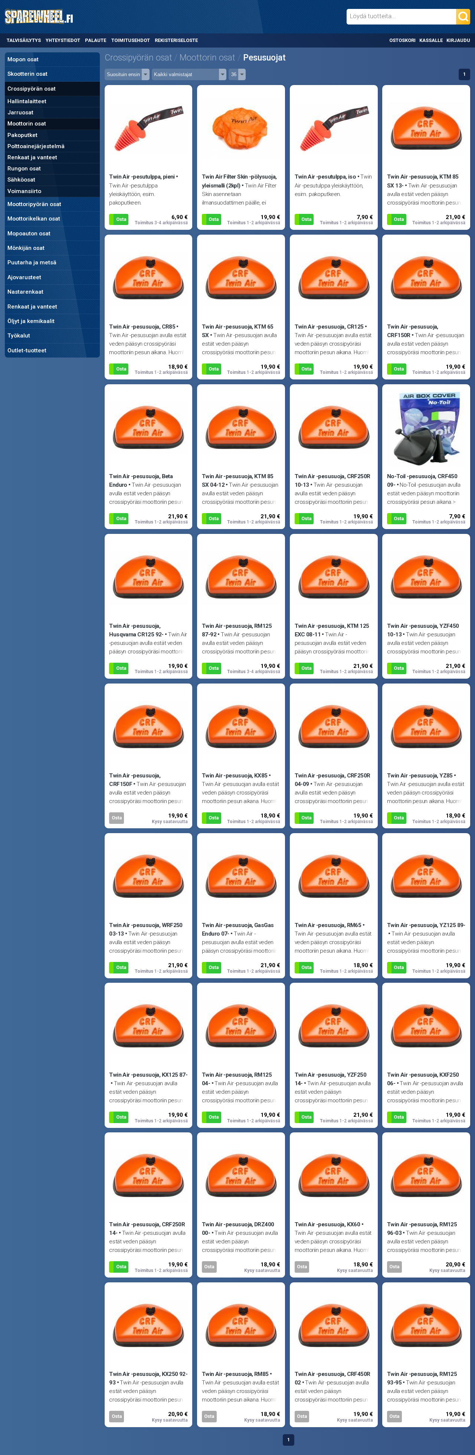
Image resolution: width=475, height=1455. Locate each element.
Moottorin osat (26, 123)
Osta (121, 219)
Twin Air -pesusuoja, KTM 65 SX (237, 331)
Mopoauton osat (28, 233)
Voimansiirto (24, 191)
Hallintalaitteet (26, 101)
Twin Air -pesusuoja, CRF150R (412, 331)
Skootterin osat (27, 74)
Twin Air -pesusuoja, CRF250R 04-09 (332, 779)
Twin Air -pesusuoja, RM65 (328, 925)
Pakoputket (22, 135)
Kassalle (431, 40)
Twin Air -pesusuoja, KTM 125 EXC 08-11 (332, 630)
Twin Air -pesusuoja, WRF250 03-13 (145, 929)
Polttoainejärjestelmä (36, 146)
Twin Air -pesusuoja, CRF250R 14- (147, 1228)
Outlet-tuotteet (26, 350)
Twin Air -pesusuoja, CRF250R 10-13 (332, 480)
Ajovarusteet (24, 277)
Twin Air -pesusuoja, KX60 (327, 1224)
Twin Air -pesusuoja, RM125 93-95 (422, 1378)
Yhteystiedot (63, 40)
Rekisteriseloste (176, 40)
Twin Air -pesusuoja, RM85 (235, 1374)
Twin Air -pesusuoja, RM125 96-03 (422, 1228)
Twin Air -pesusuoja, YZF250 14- (330, 1079)
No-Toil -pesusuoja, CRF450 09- (422, 480)
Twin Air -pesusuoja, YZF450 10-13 (423, 630)
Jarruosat (20, 112)
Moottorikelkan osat (33, 218)
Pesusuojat (264, 58)
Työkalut (18, 335)
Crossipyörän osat (31, 88)
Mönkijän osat (26, 248)
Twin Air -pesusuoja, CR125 (329, 326)
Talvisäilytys (24, 40)
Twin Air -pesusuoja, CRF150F (134, 779)
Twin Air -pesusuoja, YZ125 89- (426, 925)
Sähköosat (21, 179)
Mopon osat (23, 59)
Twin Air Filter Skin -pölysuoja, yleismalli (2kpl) (239, 181)
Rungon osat (24, 168)
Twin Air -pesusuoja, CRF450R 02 (332, 1378)
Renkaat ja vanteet (32, 157)
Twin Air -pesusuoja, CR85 (142, 326)
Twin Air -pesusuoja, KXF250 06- (423, 1079)
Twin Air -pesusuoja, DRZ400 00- (238, 1228)
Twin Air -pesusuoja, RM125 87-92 (237, 630)
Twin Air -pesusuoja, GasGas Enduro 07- (237, 929)
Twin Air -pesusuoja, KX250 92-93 (148, 1378)
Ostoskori (402, 40)
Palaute (95, 40)
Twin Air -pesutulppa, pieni (141, 176)
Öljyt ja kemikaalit (31, 321)
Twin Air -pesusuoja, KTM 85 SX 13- (422, 181)
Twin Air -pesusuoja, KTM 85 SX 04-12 (237, 480)
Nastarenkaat (25, 291)
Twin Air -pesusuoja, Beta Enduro (141, 480)
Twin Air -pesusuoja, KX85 (235, 775)
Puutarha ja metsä (31, 262)
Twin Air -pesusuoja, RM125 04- (237, 1079)
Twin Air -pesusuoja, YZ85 (420, 775)
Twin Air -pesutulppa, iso (325, 176)
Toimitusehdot (130, 40)
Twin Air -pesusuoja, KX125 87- (148, 1074)
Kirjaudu (458, 40)
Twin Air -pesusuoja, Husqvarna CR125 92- (136, 630)
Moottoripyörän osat (34, 204)
